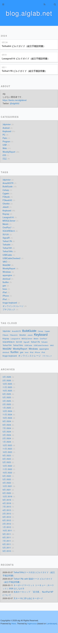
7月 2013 (7, 506)
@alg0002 (14, 103)
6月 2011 (7, 544)
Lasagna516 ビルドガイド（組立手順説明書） (26, 58)
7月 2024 (7, 428)
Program (6, 141)
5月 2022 (7, 479)
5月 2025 (7, 397)
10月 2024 (7, 417)
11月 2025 (7, 387)
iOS (4, 155)
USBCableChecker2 (11, 258)
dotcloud (6, 278)
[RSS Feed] (44, 4)
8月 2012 (7, 517)
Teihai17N (7, 241)
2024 (4, 35)
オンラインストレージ (13, 306)
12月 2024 (7, 411)
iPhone (6, 295)
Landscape (51, 623)
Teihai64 (6, 244)
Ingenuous (32, 623)
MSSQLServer (9, 220)
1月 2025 (7, 407)
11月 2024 (7, 414)
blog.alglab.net (29, 12)
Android (6, 128)
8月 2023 (7, 458)
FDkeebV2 (7, 200)
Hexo (13, 623)
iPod (5, 299)
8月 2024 (7, 424)
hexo (5, 289)
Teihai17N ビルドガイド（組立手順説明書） (24, 70)
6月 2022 (7, 476)
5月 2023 (7, 462)
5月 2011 (7, 547)
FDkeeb (6, 196)
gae (4, 285)
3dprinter (7, 124)
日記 (5, 158)
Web (5, 148)
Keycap (6, 214)
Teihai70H (7, 248)
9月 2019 (7, 499)
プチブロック (9, 309)
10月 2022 (7, 472)
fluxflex (6, 282)
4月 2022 (7, 482)
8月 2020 (7, 493)
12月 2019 (7, 496)
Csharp (6, 190)
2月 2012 (7, 523)
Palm (5, 138)
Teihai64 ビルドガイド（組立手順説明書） (23, 46)
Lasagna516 (8, 217)
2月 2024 (7, 438)
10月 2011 (7, 530)
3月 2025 (7, 401)
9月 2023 (7, 455)
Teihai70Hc (8, 251)
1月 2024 (7, 441)
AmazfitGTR (8, 183)
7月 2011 (7, 540)
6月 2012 (7, 520)
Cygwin (6, 193)
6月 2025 (7, 394)
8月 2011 (7, 537)
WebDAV (6, 265)
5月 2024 (7, 431)
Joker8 (6, 207)
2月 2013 (7, 513)
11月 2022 (7, 469)
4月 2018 (7, 503)
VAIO (5, 261)
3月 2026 (7, 376)
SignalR (6, 237)
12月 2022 (7, 465)
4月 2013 (7, 510)
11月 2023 (7, 448)
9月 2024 (7, 421)
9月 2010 (7, 551)
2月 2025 (7, 404)
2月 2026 (7, 380)
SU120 (6, 234)
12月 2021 (7, 486)
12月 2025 (7, 383)
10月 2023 (7, 452)
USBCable (7, 254)
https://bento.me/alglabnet (15, 100)
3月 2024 (7, 435)
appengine (7, 275)
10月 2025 (7, 390)
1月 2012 (7, 527)
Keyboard (7, 131)
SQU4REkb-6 (9, 230)
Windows (7, 271)
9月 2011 (7, 534)
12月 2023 (7, 445)
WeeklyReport (9, 151)
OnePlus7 (7, 227)
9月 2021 (7, 489)
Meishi (5, 224)
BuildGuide (8, 186)
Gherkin (6, 203)
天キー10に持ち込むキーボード (28, 598)
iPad (5, 292)
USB (5, 144)
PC (4, 134)
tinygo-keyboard (10, 302)
